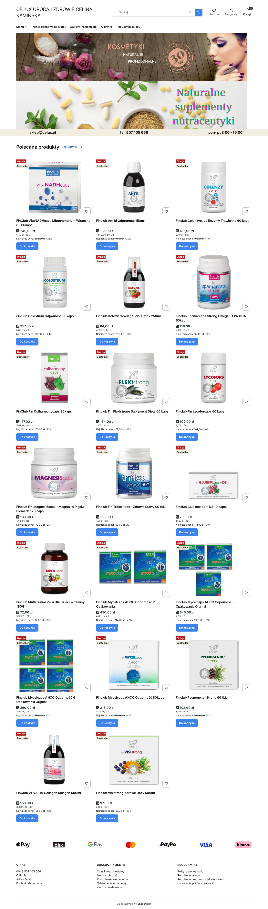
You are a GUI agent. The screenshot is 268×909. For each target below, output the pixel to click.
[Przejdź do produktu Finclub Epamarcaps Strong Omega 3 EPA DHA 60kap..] (214, 282)
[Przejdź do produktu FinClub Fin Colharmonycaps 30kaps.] (54, 378)
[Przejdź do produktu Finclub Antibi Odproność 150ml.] (134, 187)
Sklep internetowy (133, 903)
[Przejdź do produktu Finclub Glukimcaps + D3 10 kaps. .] (214, 473)
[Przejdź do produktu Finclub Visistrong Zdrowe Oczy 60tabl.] (134, 759)
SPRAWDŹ (70, 147)
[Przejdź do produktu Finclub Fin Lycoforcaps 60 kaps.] (214, 378)
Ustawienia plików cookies (194, 883)
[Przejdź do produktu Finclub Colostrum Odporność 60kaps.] (54, 282)
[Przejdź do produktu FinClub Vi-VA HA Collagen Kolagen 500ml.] (54, 759)
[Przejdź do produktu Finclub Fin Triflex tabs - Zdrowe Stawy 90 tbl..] (134, 473)
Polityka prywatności (190, 871)
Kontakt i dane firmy (29, 883)
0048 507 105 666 (28, 871)
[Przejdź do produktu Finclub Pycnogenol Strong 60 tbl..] (214, 664)
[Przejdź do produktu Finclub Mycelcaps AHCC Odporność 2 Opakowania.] (134, 568)
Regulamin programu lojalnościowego (201, 879)
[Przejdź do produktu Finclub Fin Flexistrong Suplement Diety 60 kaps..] (134, 378)
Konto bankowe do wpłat (113, 879)
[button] (198, 12)
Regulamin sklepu (188, 875)
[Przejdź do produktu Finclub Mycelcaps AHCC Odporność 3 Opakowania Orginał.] (214, 568)
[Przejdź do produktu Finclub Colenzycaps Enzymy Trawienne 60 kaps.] (214, 187)
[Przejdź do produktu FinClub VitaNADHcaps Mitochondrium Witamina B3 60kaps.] (54, 187)
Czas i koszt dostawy (110, 871)
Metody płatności (108, 875)
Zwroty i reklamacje (109, 887)
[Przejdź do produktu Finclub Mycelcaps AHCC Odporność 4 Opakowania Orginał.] (54, 664)
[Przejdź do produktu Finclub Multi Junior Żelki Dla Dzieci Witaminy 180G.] (54, 568)
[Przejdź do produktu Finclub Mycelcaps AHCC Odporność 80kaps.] (134, 664)
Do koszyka (27, 246)
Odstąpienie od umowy (112, 883)
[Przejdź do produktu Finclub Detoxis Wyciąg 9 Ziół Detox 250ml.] (134, 282)
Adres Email (23, 879)
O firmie (21, 875)
